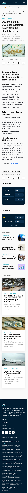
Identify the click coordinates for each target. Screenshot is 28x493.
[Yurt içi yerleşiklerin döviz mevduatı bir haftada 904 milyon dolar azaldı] (13, 323)
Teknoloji (15, 368)
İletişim (11, 437)
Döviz (10, 12)
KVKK (3, 437)
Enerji (6, 293)
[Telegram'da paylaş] (18, 63)
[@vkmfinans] (3, 432)
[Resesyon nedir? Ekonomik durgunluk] (21, 247)
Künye (7, 437)
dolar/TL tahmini (16, 171)
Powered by (13, 202)
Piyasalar (11, 18)
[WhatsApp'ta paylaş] (13, 63)
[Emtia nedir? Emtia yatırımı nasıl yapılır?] (21, 237)
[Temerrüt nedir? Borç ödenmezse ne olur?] (21, 257)
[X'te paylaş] (3, 63)
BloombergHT (14, 163)
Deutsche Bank (6, 171)
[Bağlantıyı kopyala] (23, 63)
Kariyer (15, 437)
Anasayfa (4, 12)
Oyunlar (15, 2)
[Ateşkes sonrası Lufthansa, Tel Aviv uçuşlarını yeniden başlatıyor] (13, 359)
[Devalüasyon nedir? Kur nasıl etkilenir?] (21, 267)
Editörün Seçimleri (6, 235)
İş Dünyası (13, 293)
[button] (20, 2)
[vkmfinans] (13, 432)
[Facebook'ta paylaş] (8, 63)
